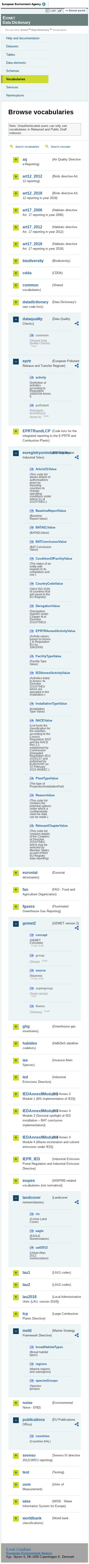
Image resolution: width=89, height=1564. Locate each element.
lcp (25, 1314)
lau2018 (30, 1297)
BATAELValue (43, 527)
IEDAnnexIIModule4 (37, 1137)
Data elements (16, 63)
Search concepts (60, 146)
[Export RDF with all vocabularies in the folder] (77, 324)
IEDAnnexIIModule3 (37, 1111)
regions (41, 1364)
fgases (29, 906)
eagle (39, 1231)
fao (25, 889)
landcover (32, 1197)
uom (27, 1484)
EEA (25, 4)
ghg (26, 1026)
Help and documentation (22, 38)
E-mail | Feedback (18, 1549)
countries (42, 1436)
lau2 (26, 1285)
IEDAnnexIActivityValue (43, 673)
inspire (29, 1181)
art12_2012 (32, 176)
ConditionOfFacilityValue (43, 558)
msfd (27, 1331)
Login (53, 10)
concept (41, 935)
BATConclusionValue (43, 541)
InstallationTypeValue (43, 703)
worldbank (32, 1518)
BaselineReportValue (43, 511)
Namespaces (15, 95)
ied (25, 1077)
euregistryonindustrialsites (37, 453)
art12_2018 (32, 193)
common (30, 285)
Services (12, 87)
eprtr (27, 361)
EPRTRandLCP (37, 431)
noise (28, 1403)
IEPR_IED (31, 1159)
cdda (27, 273)
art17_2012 (32, 227)
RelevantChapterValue (43, 825)
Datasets (12, 46)
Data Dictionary (40, 30)
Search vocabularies (27, 146)
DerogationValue (43, 606)
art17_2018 (32, 244)
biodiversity (33, 261)
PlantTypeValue (43, 778)
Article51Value (43, 469)
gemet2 (29, 923)
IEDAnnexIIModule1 (37, 1094)
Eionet (24, 30)
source (41, 970)
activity (41, 377)
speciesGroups (43, 1380)
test (26, 1472)
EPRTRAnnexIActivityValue (43, 631)
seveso (29, 1455)
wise (27, 1501)
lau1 (26, 1272)
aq (25, 159)
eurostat (30, 873)
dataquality (32, 319)
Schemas (12, 71)
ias (25, 1060)
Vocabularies (15, 79)
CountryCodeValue (43, 583)
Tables (10, 54)
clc (38, 1214)
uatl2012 (42, 1247)
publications (34, 1420)
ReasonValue (43, 795)
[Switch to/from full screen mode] (61, 10)
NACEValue (43, 720)
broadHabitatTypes (43, 1347)
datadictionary (35, 302)
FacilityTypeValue (43, 656)
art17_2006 (32, 210)
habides (30, 1043)
